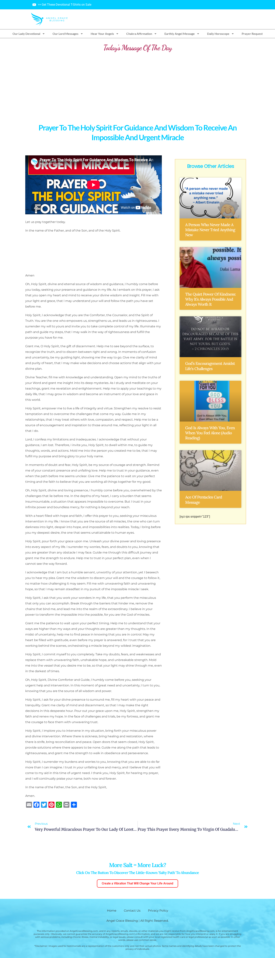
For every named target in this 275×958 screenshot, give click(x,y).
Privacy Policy (158, 910)
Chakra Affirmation (139, 33)
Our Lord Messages (65, 33)
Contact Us (132, 910)
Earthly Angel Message (179, 33)
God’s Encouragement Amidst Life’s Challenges (210, 366)
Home (111, 910)
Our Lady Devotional (26, 33)
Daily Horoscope (218, 33)
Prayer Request (252, 33)
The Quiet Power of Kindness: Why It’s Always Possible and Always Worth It (210, 299)
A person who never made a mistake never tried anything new (210, 230)
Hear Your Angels (102, 33)
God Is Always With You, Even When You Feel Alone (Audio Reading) (210, 433)
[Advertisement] (137, 84)
